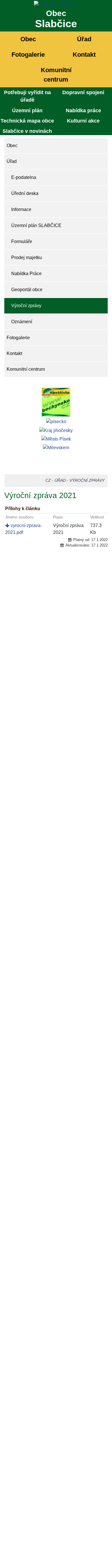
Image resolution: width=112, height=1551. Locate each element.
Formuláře (21, 241)
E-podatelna (23, 177)
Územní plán (27, 110)
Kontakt (84, 54)
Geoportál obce (27, 289)
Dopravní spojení (83, 92)
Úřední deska (24, 193)
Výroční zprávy (26, 305)
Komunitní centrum (56, 74)
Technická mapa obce (27, 121)
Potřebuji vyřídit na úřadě (27, 96)
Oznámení (21, 321)
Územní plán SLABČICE (36, 225)
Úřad (84, 39)
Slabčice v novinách (27, 131)
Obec (28, 39)
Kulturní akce (83, 121)
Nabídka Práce (26, 273)
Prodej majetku (26, 257)
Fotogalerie (28, 54)
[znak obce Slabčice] (56, 3)
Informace (21, 209)
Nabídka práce (83, 110)
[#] (56, 402)
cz (48, 480)
